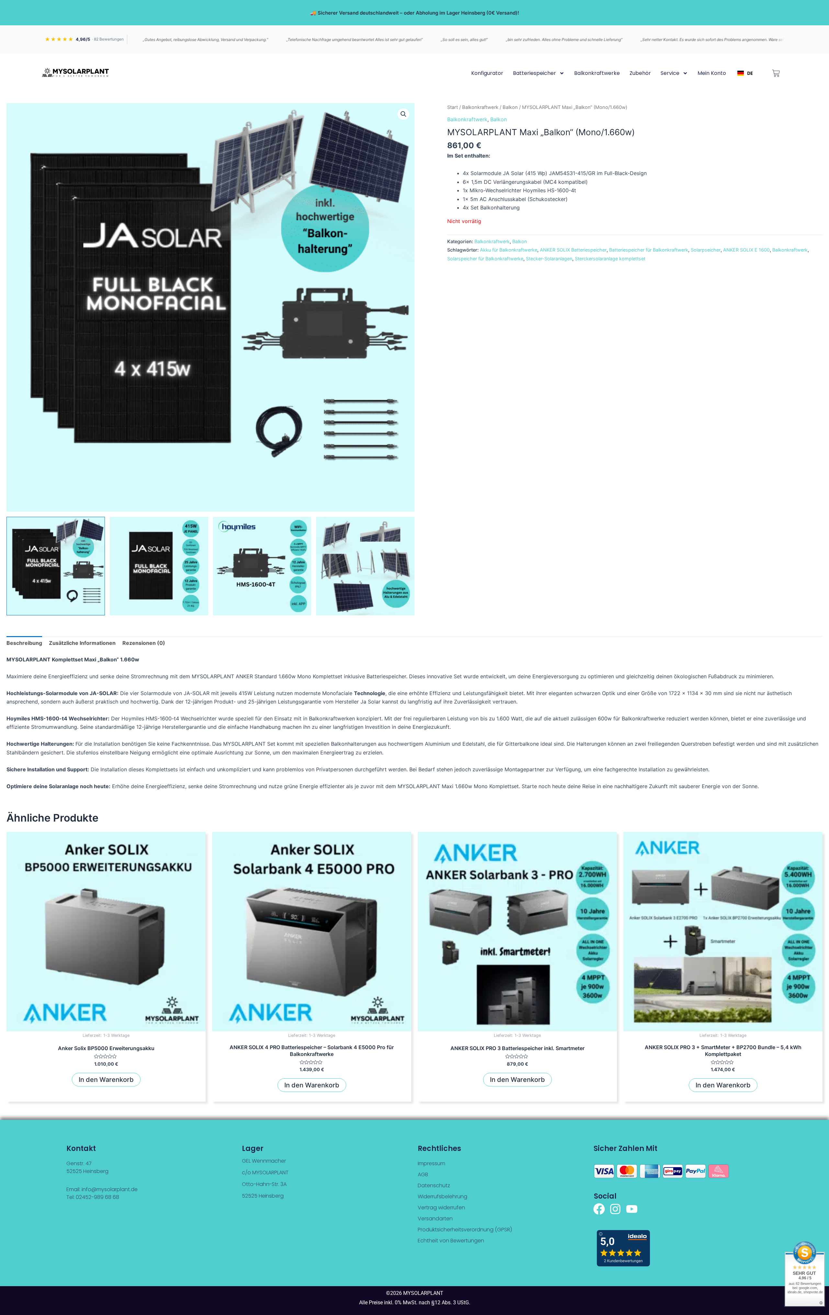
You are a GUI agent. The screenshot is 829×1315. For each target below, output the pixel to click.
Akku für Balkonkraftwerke (508, 250)
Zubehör (640, 73)
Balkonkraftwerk (480, 107)
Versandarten (435, 1218)
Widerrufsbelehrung (442, 1196)
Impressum (431, 1163)
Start (452, 107)
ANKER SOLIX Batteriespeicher (573, 250)
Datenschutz (434, 1185)
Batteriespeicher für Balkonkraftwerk (648, 250)
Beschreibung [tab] (24, 643)
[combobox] (745, 73)
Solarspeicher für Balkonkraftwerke (485, 258)
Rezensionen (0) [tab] (143, 643)
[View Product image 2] (159, 566)
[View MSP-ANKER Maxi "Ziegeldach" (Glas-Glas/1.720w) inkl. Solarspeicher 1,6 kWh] (262, 566)
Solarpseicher (706, 250)
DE (750, 73)
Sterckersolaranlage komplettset (610, 258)
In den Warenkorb (106, 1080)
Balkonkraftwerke (597, 73)
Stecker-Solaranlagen (549, 258)
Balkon (510, 107)
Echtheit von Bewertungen (451, 1240)
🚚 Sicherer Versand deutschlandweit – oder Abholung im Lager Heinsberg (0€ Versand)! (414, 13)
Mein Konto (712, 73)
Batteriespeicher (534, 73)
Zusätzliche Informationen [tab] (82, 643)
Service (670, 73)
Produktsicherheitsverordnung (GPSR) (465, 1229)
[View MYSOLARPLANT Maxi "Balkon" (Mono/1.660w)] (55, 566)
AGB (423, 1174)
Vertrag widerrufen (441, 1207)
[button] (403, 114)
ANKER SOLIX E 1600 (746, 250)
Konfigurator (487, 73)
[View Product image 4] (365, 566)
